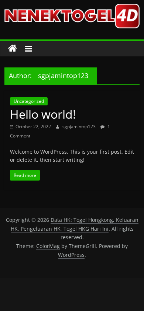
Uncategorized (29, 101)
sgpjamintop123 (79, 126)
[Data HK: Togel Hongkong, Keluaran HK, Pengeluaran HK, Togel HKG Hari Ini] (12, 48)
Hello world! (43, 114)
